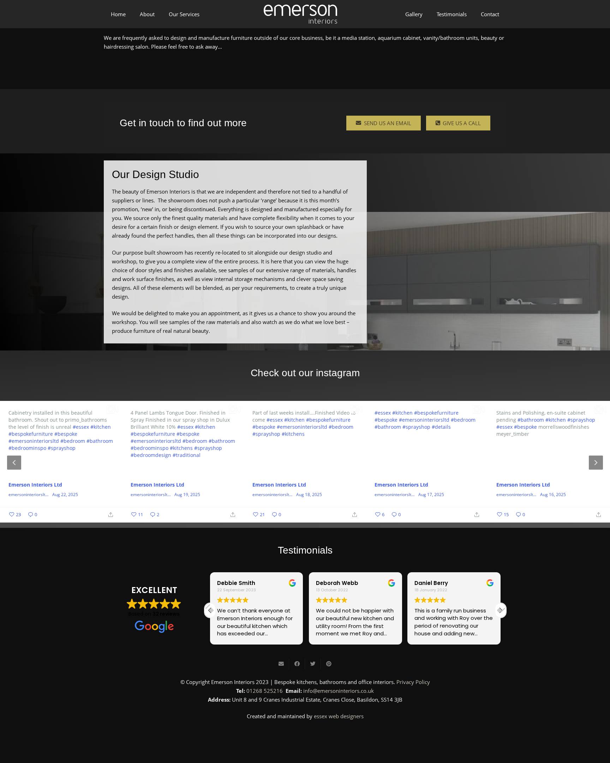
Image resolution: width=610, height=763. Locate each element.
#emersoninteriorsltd (33, 441)
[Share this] (297, 664)
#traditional (187, 455)
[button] (500, 610)
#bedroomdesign (151, 455)
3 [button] (315, 516)
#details (441, 426)
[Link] (300, 14)
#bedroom (72, 441)
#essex (81, 426)
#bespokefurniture (30, 434)
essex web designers (339, 716)
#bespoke (65, 434)
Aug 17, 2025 (431, 495)
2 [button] (305, 516)
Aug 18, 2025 (309, 495)
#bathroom (99, 441)
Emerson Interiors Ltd (35, 484)
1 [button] (294, 516)
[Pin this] (329, 664)
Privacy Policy (413, 681)
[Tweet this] (313, 664)
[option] (305, 462)
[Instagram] (305, 735)
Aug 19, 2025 (187, 495)
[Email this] (281, 664)
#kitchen (100, 426)
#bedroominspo (27, 448)
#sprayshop (62, 448)
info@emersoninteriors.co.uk (338, 690)
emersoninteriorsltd (28, 495)
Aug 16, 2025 (553, 495)
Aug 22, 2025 (65, 495)
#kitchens (181, 448)
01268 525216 (264, 690)
